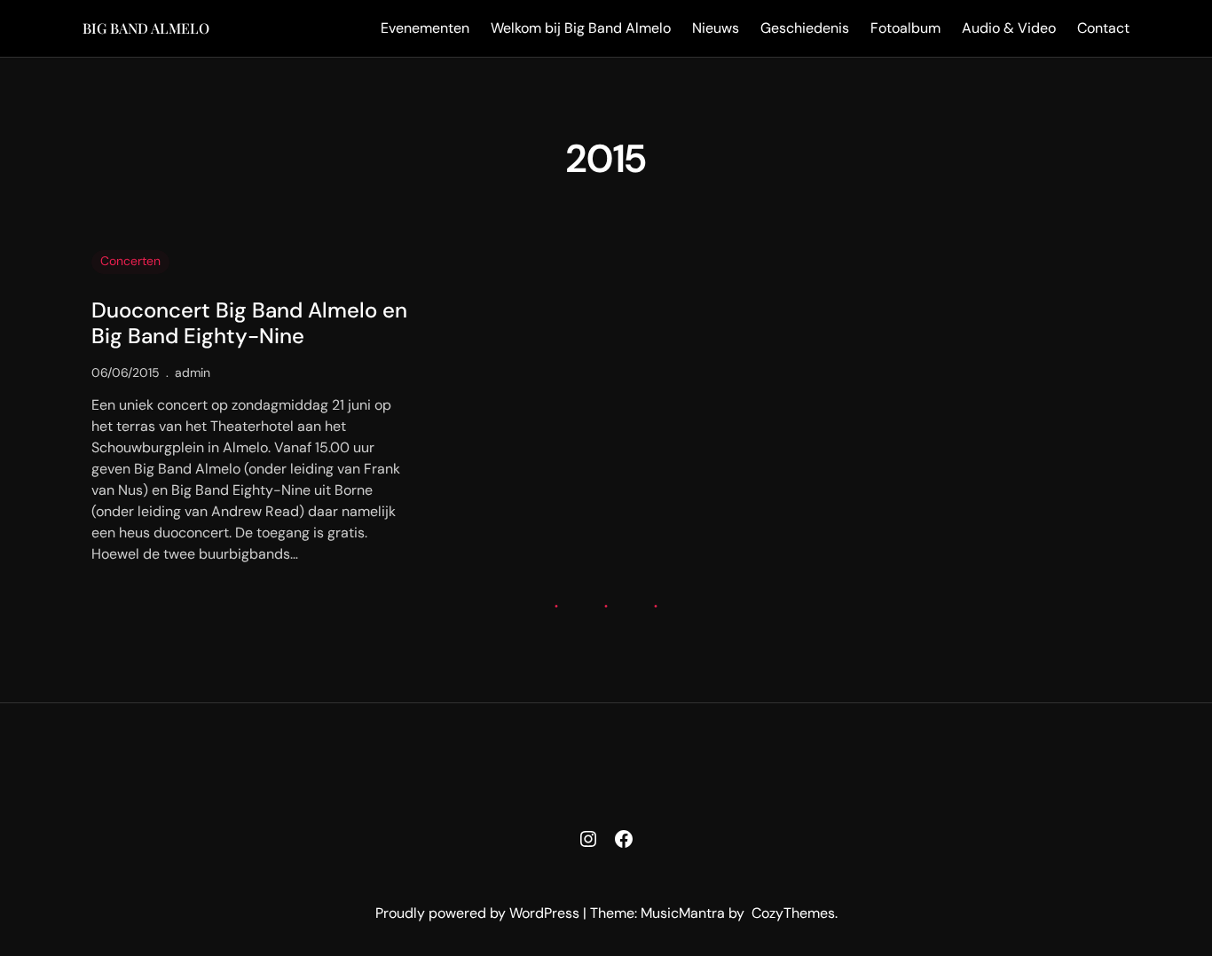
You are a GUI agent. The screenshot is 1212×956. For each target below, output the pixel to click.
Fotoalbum (905, 28)
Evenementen (425, 28)
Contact (1103, 28)
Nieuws (715, 28)
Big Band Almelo (146, 28)
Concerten (130, 261)
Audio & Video (1009, 28)
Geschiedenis (804, 28)
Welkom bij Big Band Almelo (581, 28)
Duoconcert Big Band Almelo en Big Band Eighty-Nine (249, 323)
